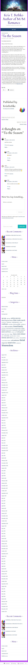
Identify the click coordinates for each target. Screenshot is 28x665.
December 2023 (5, 385)
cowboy (20, 322)
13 (3, 282)
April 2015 (4, 566)
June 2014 (3, 591)
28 (7, 286)
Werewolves (7, 345)
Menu (14, 29)
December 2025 (5, 359)
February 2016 (4, 541)
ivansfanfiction (8, 239)
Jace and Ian (21, 330)
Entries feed (4, 266)
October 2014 (4, 581)
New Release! (15, 242)
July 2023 (3, 397)
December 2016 (5, 515)
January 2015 (4, 573)
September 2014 (5, 583)
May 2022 (4, 422)
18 (21, 282)
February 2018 (4, 480)
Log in (3, 263)
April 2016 (4, 536)
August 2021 (4, 435)
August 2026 (4, 354)
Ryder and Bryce (16, 337)
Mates (15, 334)
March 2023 (4, 405)
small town (12, 343)
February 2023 (4, 407)
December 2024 (5, 372)
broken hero (4, 322)
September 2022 (5, 417)
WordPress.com (5, 271)
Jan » (5, 289)
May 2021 (3, 442)
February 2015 (4, 571)
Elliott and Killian (9, 326)
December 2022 (5, 412)
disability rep (23, 324)
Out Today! (13, 246)
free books (4, 328)
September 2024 (5, 375)
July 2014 (3, 588)
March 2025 (4, 367)
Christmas (9, 322)
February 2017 (4, 510)
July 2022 (3, 420)
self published (15, 340)
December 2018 (5, 463)
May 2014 (3, 593)
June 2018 (3, 470)
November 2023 (5, 387)
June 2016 (3, 531)
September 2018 (5, 465)
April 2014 (3, 596)
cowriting (10, 324)
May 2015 (3, 563)
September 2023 (5, 392)
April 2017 (3, 505)
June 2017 (3, 500)
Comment (20, 212)
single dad (4, 343)
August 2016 (4, 526)
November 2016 (5, 518)
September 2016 (5, 523)
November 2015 (5, 548)
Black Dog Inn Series (7, 320)
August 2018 (4, 468)
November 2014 (5, 578)
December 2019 (5, 445)
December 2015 (5, 546)
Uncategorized (5, 33)
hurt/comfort (9, 330)
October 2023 (4, 390)
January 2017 (4, 513)
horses (4, 330)
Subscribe (22, 226)
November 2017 (5, 488)
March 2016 (4, 538)
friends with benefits (10, 328)
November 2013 (5, 609)
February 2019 (4, 460)
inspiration (15, 330)
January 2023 (4, 410)
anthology (8, 318)
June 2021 (3, 440)
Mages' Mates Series (5, 334)
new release (4, 309)
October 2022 (4, 415)
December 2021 (5, 432)
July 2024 (3, 377)
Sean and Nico (23, 337)
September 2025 (5, 362)
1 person (11, 145)
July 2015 (3, 558)
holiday (22, 328)
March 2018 (4, 478)
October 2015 (4, 551)
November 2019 (5, 448)
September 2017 (5, 493)
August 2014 (4, 586)
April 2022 (4, 425)
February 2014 (4, 601)
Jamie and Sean (6, 332)
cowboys (5, 324)
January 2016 (4, 543)
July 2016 (3, 528)
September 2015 (5, 553)
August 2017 (4, 495)
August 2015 (4, 556)
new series (6, 335)
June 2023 (4, 400)
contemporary (15, 322)
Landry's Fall (13, 332)
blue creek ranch (19, 320)
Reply (6, 147)
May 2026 (4, 357)
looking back (20, 332)
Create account (4, 261)
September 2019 (5, 450)
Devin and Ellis (16, 324)
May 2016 (3, 533)
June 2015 (3, 561)
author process (16, 318)
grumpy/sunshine (17, 328)
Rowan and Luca (7, 338)
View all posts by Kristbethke (8, 108)
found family (18, 326)
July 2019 (3, 453)
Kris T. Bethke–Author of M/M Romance (14, 19)
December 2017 (5, 485)
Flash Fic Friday (8, 118)
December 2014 (5, 576)
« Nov (3, 289)
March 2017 (4, 508)
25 (21, 284)
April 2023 (4, 402)
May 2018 (3, 473)
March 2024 (4, 380)
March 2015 (4, 568)
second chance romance (6, 340)
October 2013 (4, 611)
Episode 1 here (20, 83)
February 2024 (4, 382)
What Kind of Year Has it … (16, 235)
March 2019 (4, 458)
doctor (3, 326)
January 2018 (4, 483)
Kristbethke (11, 38)
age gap (4, 318)
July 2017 (3, 498)
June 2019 (3, 455)
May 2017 (3, 503)
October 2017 (4, 490)
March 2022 (4, 427)
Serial (3, 311)
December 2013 (5, 606)
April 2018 (4, 475)
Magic (11, 334)
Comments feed (5, 268)
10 (17, 280)
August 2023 (4, 395)
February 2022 (4, 430)
